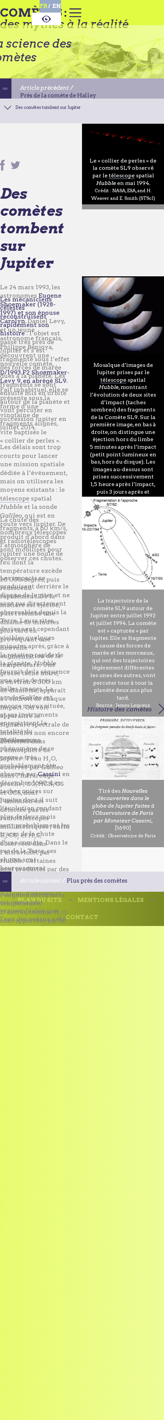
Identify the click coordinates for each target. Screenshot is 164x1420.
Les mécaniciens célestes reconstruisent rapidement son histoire (26, 321)
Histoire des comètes (119, 709)
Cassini (49, 779)
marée (51, 372)
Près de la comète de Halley (72, 100)
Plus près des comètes (63, 897)
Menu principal (75, 17)
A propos (46, 20)
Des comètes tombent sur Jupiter (73, 114)
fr (43, 6)
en (56, 6)
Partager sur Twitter (16, 170)
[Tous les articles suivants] (8, 888)
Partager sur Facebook (2, 170)
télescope (122, 180)
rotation (20, 659)
